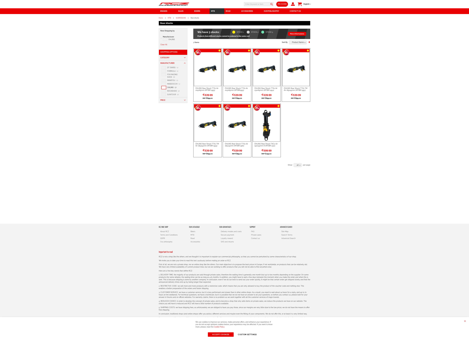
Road (193, 238)
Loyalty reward (227, 238)
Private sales (256, 235)
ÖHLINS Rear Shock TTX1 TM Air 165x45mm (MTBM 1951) (295, 89)
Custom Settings (247, 335)
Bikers (193, 231)
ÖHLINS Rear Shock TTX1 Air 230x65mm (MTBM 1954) (265, 89)
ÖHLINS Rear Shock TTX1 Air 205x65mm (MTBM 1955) (206, 89)
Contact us (255, 238)
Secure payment (227, 235)
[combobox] (258, 4)
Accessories (195, 242)
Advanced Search (288, 238)
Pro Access (282, 4)
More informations (297, 34)
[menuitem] (185, 11)
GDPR (162, 238)
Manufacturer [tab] (167, 63)
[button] (307, 4)
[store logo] (174, 4)
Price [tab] (162, 100)
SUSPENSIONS (181, 18)
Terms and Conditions (169, 235)
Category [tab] (164, 58)
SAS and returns (227, 242)
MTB (169, 18)
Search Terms (286, 235)
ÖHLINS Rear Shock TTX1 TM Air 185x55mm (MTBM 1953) (207, 145)
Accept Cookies (220, 335)
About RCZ (164, 231)
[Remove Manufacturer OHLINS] (161, 38)
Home (161, 18)
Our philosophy (166, 242)
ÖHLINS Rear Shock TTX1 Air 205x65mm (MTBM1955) (236, 89)
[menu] (234, 11)
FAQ (252, 231)
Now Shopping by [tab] (167, 31)
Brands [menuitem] (163, 11)
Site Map (284, 231)
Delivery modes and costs (231, 231)
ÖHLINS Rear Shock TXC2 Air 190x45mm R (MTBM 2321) (266, 145)
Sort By (285, 42)
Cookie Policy (219, 327)
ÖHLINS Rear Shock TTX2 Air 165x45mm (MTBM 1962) (236, 145)
